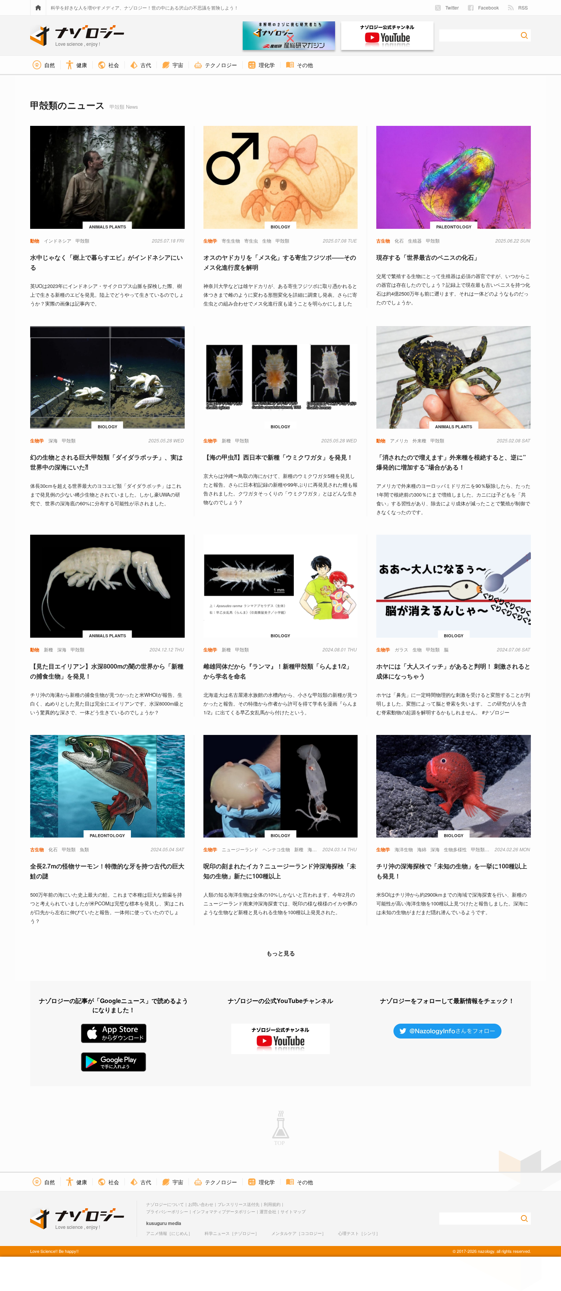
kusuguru (156, 1223)
